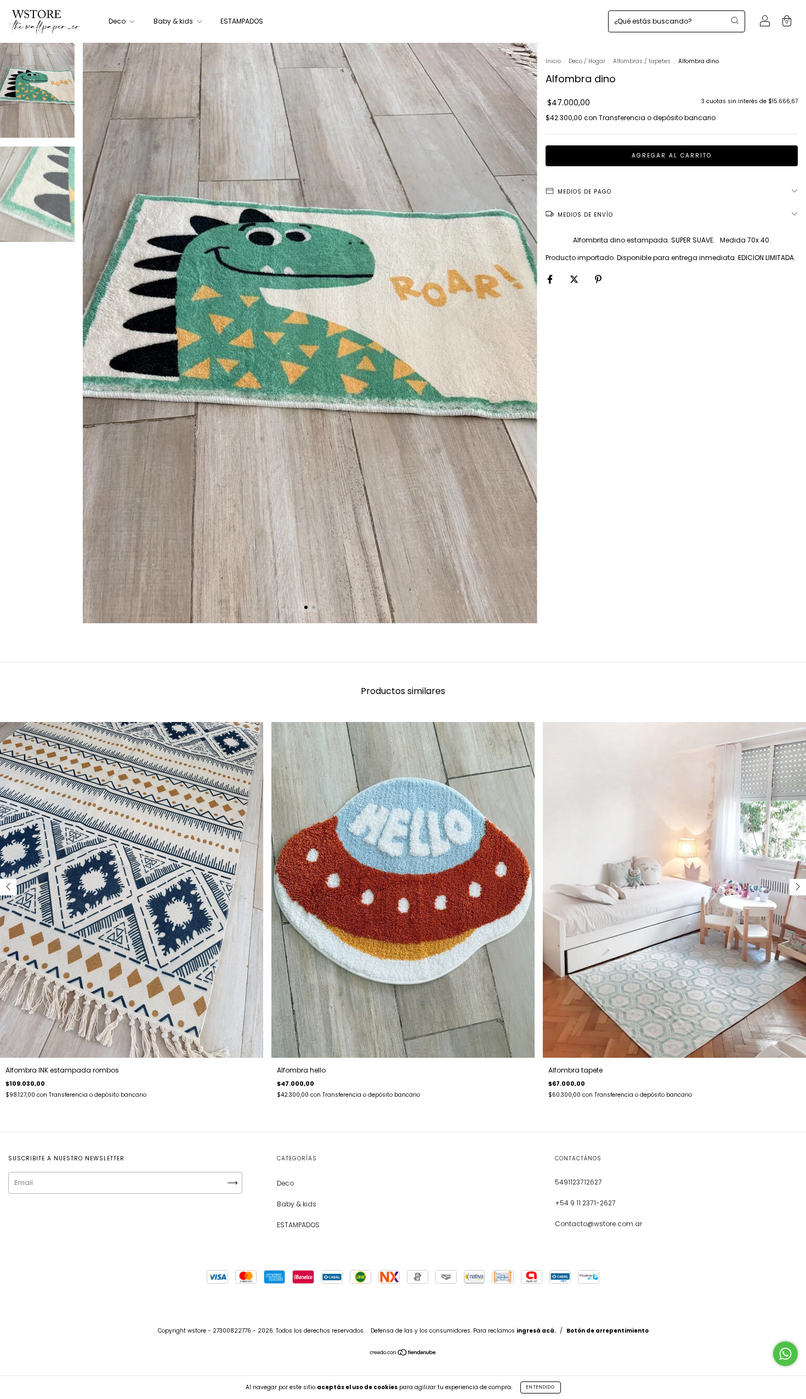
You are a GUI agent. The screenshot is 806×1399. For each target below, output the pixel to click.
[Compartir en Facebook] (551, 279)
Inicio (553, 61)
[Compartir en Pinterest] (598, 279)
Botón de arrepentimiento (607, 1331)
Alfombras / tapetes (642, 61)
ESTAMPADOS (241, 21)
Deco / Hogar (587, 61)
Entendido (540, 1387)
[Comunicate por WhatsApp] (785, 1353)
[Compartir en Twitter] (575, 279)
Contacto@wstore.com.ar (598, 1223)
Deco (118, 21)
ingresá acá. (536, 1331)
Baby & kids (174, 21)
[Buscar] (734, 20)
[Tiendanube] (403, 1353)
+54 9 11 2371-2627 (585, 1203)
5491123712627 (578, 1182)
